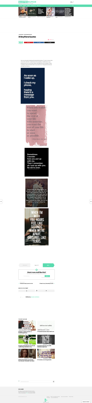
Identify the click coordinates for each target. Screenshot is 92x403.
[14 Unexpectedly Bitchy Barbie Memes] (50, 11)
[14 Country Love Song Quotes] (46, 354)
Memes (28, 5)
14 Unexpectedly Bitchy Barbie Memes (49, 17)
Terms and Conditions (64, 396)
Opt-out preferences (54, 397)
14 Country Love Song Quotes (44, 359)
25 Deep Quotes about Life (41, 16)
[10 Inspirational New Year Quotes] (32, 11)
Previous (18, 12)
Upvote (26, 291)
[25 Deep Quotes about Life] (41, 11)
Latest (71, 2)
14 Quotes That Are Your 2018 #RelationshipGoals (44, 346)
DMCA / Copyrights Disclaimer (55, 396)
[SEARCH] (73, 6)
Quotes (20, 5)
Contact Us (33, 5)
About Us (38, 5)
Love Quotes (45, 344)
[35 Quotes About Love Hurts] (59, 11)
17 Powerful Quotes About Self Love (45, 331)
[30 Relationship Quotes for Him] (1, 201)
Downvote (46, 291)
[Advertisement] (46, 25)
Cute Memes (26, 344)
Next (73, 12)
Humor (24, 5)
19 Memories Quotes (68, 16)
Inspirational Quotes (41, 329)
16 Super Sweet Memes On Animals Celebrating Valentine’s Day (26, 346)
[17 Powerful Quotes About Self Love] (46, 325)
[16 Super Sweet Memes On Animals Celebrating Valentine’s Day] (27, 340)
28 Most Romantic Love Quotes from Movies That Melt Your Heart (26, 360)
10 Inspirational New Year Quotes (32, 17)
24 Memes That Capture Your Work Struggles (22, 17)
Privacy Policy (71, 396)
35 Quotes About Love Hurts (59, 17)
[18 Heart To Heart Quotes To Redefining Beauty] (27, 326)
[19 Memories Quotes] (69, 11)
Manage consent (86, 401)
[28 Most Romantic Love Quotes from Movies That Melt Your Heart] (27, 354)
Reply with (53, 381)
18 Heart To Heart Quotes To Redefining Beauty (25, 332)
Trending (73, 2)
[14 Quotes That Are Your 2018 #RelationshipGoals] (46, 340)
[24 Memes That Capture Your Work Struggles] (23, 11)
